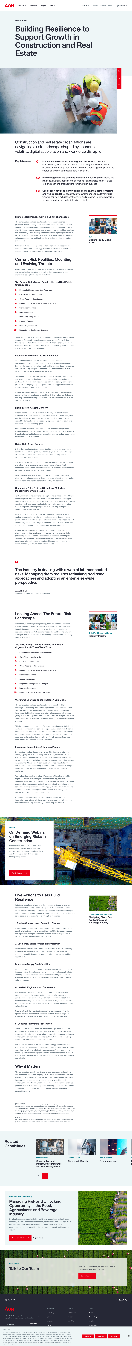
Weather (92, 1321)
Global (123, 6)
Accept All (114, 1336)
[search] (59, 5)
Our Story (50, 1313)
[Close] (129, 1336)
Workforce (93, 1325)
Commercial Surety (78, 1161)
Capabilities (22, 5)
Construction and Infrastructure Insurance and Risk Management (49, 1164)
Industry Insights (97, 636)
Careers (95, 6)
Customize (88, 1336)
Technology (93, 1317)
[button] (20, 1238)
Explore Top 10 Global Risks (100, 241)
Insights (43, 5)
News (110, 6)
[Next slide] (45, 1176)
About (52, 5)
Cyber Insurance (108, 1161)
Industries (33, 5)
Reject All (101, 1336)
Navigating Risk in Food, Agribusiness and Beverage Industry (101, 919)
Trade (91, 1313)
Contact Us (85, 6)
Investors (103, 6)
